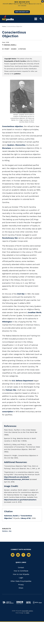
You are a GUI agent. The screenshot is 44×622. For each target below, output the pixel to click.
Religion (5, 531)
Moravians (6, 148)
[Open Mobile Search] (40, 19)
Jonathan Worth (34, 312)
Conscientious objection (12, 126)
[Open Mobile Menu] (35, 19)
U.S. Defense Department (22, 381)
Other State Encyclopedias (21, 581)
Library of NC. (26, 518)
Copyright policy (27, 611)
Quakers (10, 145)
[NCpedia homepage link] (8, 18)
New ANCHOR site (22, 12)
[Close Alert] (42, 1)
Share (14, 49)
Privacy (21, 585)
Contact (21, 567)
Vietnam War (10, 390)
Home (4, 26)
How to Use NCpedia (21, 574)
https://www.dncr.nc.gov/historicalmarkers (20, 500)
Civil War (21, 294)
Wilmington (7, 322)
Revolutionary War (10, 238)
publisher (17, 73)
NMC (27, 613)
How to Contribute (21, 571)
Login (21, 578)
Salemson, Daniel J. (10, 44)
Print (6, 49)
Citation (22, 49)
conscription (7, 412)
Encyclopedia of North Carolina (15, 61)
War (10, 531)
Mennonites (20, 145)
